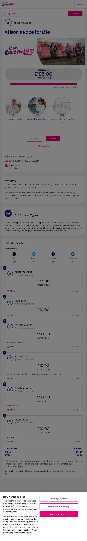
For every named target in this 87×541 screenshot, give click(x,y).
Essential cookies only (58, 506)
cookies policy (13, 527)
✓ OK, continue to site (58, 514)
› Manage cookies (58, 498)
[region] (43, 516)
